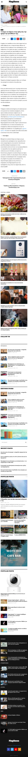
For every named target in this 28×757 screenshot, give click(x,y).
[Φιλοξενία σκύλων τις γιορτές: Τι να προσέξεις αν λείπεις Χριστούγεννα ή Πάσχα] (4, 707)
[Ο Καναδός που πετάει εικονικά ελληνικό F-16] (14, 489)
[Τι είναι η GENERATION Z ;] (20, 529)
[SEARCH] (25, 442)
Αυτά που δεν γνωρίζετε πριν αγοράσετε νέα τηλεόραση (20, 521)
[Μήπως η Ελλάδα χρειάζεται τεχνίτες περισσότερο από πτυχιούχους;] (4, 700)
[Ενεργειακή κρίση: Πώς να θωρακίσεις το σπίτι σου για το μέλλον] (4, 644)
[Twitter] (12, 749)
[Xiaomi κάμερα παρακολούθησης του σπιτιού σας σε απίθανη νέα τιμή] (14, 583)
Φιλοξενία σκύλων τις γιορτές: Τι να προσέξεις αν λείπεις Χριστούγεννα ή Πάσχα (16, 706)
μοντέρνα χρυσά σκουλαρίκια (15, 116)
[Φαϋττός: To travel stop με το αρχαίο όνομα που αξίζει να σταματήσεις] (7, 529)
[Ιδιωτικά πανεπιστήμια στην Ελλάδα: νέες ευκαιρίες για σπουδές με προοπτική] (4, 382)
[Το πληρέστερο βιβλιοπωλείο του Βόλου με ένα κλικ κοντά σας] (4, 630)
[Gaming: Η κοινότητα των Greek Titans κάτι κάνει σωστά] (4, 724)
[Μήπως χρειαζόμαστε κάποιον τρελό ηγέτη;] (4, 609)
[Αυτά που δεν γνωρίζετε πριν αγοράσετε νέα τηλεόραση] (20, 514)
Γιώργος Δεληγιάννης (6, 35)
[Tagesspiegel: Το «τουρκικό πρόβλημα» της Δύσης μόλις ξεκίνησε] (4, 616)
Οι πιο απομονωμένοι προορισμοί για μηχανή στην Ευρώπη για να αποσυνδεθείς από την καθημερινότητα (17, 658)
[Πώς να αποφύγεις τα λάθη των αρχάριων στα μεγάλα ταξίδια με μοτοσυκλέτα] (4, 651)
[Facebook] (8, 749)
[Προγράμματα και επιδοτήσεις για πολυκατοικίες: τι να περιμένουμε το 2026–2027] (4, 365)
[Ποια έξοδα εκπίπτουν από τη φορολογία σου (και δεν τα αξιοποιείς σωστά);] (4, 676)
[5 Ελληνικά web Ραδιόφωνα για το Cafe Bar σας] (7, 514)
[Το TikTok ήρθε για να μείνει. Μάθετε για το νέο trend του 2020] (4, 623)
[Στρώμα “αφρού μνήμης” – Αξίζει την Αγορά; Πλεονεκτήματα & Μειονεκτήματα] (4, 601)
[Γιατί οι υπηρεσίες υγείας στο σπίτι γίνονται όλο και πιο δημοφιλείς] (4, 358)
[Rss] (19, 749)
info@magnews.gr (17, 745)
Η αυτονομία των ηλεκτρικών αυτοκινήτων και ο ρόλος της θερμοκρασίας (14, 373)
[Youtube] (15, 749)
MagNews (14, 2)
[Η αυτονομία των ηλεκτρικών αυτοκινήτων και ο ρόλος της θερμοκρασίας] (4, 373)
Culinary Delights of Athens (14, 715)
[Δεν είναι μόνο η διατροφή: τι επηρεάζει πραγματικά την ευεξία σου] (4, 351)
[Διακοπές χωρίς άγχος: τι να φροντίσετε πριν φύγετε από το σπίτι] (4, 692)
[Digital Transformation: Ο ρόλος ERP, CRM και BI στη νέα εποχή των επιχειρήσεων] (4, 668)
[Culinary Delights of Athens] (4, 717)
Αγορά (2, 29)
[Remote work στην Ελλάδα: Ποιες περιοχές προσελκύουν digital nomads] (4, 683)
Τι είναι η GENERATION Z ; (20, 534)
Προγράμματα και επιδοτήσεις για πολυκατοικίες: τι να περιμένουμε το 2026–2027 (16, 365)
